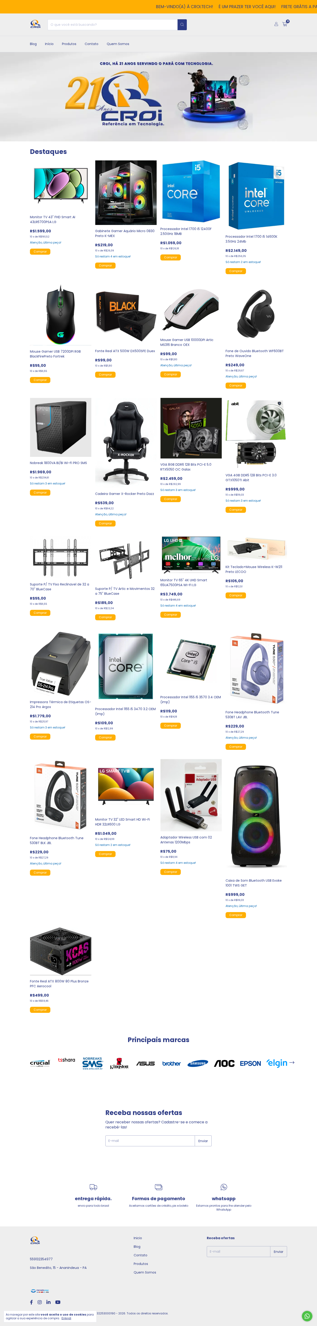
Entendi (66, 1318)
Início (49, 44)
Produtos (69, 44)
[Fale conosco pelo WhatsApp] (307, 1316)
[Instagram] (40, 1302)
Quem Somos (118, 44)
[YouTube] (58, 1302)
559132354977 (41, 1259)
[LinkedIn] (48, 1302)
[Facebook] (31, 1302)
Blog (33, 44)
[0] (284, 25)
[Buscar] (182, 24)
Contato (91, 44)
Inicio (138, 1238)
